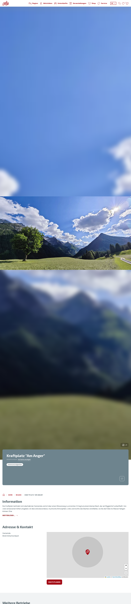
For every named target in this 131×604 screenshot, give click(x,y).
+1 (126, 445)
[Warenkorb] (127, 3)
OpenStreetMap (116, 577)
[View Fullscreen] (126, 572)
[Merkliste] (123, 3)
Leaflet (108, 577)
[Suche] (119, 3)
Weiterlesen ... (8, 515)
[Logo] (5, 3)
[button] (87, 552)
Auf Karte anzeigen (24, 459)
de (112, 3)
